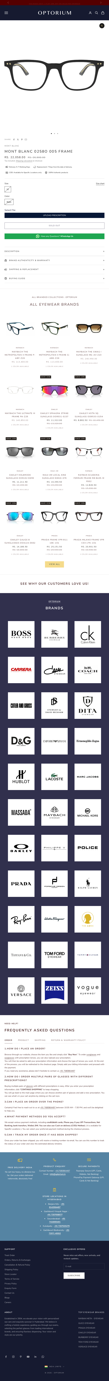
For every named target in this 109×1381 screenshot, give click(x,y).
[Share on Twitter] (18, 139)
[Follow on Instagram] (13, 1356)
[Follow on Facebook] (6, 1356)
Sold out (54, 225)
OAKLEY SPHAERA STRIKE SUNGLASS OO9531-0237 (54, 415)
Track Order (10, 1255)
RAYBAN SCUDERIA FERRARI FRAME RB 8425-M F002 (89, 478)
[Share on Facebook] (14, 139)
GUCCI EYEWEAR (86, 1323)
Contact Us (9, 1293)
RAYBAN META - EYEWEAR (90, 1318)
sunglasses (91, 1054)
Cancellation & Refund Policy (17, 1264)
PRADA (55, 536)
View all (54, 564)
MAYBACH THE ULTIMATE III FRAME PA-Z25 (20, 415)
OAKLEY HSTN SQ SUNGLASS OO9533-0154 (89, 415)
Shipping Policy (11, 1269)
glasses (29, 1086)
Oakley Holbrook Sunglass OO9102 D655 (20, 476)
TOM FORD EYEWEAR (88, 1342)
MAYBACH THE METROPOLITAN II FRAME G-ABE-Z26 (54, 355)
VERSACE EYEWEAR (87, 1346)
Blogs (7, 1297)
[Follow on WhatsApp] (42, 1356)
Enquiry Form (10, 1288)
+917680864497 (62, 1170)
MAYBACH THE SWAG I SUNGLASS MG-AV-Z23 (89, 353)
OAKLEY (54, 410)
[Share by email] (26, 139)
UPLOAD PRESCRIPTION (54, 215)
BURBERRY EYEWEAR (88, 1337)
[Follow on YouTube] (28, 1356)
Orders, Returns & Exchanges (18, 1260)
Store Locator (11, 1274)
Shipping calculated (24, 161)
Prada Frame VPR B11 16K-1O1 (54, 541)
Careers (8, 1302)
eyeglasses (9, 1057)
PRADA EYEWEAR (86, 1328)
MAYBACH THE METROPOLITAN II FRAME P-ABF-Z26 (20, 355)
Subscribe (74, 1275)
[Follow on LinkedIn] (35, 1356)
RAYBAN (88, 471)
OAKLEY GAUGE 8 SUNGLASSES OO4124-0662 (20, 541)
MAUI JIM (54, 471)
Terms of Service (12, 1279)
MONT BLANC (12, 146)
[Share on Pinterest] (22, 139)
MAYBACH (20, 348)
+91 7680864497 (67, 1071)
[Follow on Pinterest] (20, 1356)
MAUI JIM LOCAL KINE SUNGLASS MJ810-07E (54, 476)
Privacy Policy (11, 1283)
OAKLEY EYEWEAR (87, 1332)
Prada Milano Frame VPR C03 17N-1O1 (89, 541)
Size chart (100, 183)
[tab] (8, 1041)
